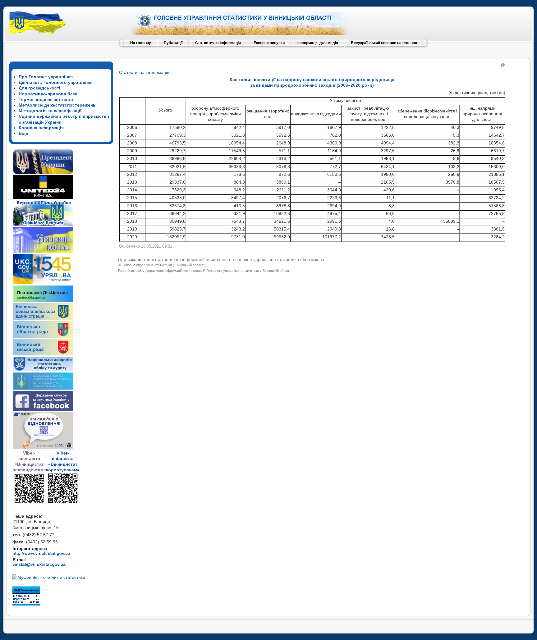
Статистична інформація (144, 72)
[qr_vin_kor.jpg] (29, 502)
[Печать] (502, 66)
